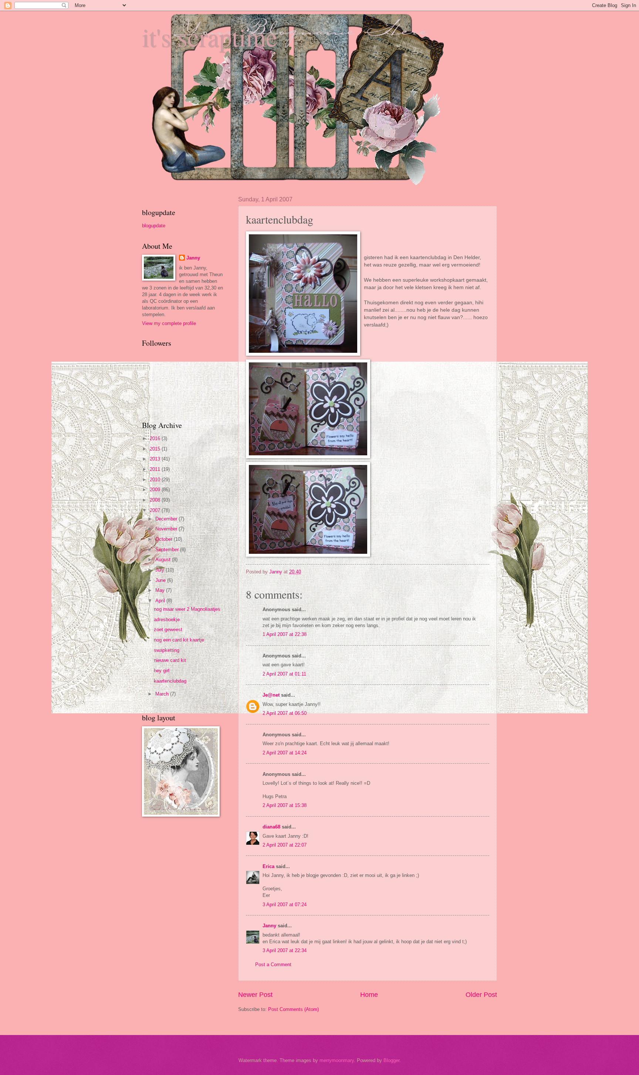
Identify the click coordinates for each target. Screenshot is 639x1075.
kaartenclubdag (170, 681)
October (164, 539)
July (160, 570)
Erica (268, 866)
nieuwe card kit (170, 660)
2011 (156, 469)
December (167, 519)
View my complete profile (169, 323)
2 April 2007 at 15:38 (285, 805)
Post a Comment (273, 964)
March (162, 694)
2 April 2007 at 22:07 (285, 845)
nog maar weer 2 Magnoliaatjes (187, 609)
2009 (156, 489)
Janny (269, 925)
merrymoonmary (337, 1060)
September (167, 549)
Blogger (391, 1060)
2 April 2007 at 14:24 (285, 753)
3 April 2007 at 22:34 (285, 950)
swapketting (166, 650)
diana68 (271, 827)
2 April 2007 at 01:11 (284, 674)
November (167, 529)
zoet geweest (168, 629)
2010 (156, 479)
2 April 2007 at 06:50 (285, 713)
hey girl (161, 670)
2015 (156, 449)
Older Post (481, 994)
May (160, 590)
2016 (156, 438)
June (161, 580)
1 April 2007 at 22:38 (285, 634)
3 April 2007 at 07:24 (285, 904)
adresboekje (167, 619)
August (163, 559)
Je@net (271, 695)
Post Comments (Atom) (293, 1009)
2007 (156, 510)
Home (369, 994)
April (160, 600)
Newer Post (255, 994)
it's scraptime (209, 36)
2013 (156, 459)
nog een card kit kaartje (179, 640)
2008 (156, 500)
